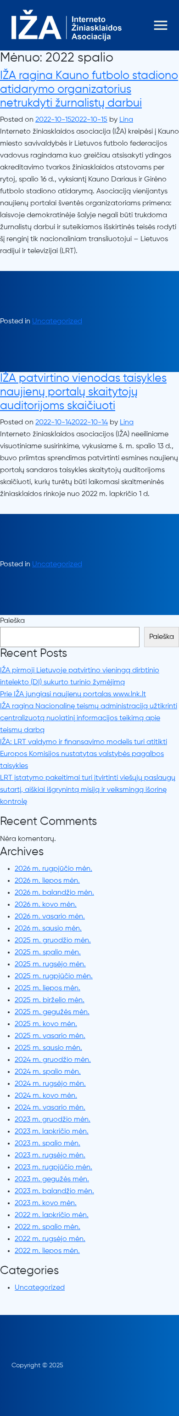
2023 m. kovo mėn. (46, 1203)
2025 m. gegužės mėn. (52, 1012)
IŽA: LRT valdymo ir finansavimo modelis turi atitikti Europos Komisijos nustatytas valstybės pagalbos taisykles (83, 754)
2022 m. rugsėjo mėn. (50, 1239)
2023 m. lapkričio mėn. (52, 1131)
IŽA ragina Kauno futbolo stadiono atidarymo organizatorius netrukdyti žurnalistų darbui (89, 89)
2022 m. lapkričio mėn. (52, 1215)
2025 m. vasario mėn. (50, 1036)
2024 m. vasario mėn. (50, 1107)
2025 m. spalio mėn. (48, 952)
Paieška (12, 621)
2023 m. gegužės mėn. (52, 1179)
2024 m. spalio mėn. (48, 1072)
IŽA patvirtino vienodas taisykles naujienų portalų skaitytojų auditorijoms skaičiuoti (83, 392)
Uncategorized (57, 321)
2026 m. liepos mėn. (47, 881)
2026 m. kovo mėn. (46, 904)
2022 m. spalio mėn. (47, 1227)
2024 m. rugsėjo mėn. (50, 1084)
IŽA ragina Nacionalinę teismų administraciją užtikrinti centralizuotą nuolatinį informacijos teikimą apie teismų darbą (88, 718)
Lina (126, 120)
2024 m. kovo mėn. (46, 1096)
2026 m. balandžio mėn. (54, 893)
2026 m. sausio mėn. (48, 928)
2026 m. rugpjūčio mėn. (53, 869)
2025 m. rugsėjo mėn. (50, 964)
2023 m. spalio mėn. (47, 1143)
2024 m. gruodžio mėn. (53, 1060)
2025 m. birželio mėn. (49, 1000)
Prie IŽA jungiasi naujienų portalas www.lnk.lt (73, 694)
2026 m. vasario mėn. (50, 916)
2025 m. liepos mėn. (47, 988)
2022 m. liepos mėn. (47, 1251)
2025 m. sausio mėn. (48, 1048)
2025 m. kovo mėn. (46, 1024)
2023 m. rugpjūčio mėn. (53, 1167)
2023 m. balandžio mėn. (54, 1191)
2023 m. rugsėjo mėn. (50, 1155)
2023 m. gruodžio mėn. (52, 1119)
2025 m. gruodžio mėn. (53, 940)
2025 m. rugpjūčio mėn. (54, 976)
